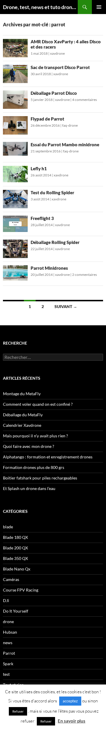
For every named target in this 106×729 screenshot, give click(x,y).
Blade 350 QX (15, 558)
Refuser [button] (18, 711)
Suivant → (65, 306)
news (7, 642)
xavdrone (57, 53)
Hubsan (10, 632)
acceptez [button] (70, 701)
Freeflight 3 (42, 218)
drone (8, 621)
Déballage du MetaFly (23, 414)
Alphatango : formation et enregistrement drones (47, 456)
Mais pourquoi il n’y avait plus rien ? (35, 435)
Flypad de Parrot (47, 118)
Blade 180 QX (15, 537)
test (6, 674)
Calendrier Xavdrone (22, 425)
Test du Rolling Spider (52, 192)
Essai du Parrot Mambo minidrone (65, 144)
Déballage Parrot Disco (54, 93)
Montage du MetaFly (22, 393)
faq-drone (70, 125)
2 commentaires (84, 274)
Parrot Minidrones (49, 268)
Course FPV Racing (20, 589)
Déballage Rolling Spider (55, 242)
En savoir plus (71, 720)
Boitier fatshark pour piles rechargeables (40, 477)
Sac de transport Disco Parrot (60, 67)
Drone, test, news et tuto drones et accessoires (40, 7)
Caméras (11, 579)
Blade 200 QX (15, 547)
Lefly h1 (39, 168)
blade (8, 526)
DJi (6, 600)
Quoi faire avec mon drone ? (28, 446)
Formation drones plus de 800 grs (33, 467)
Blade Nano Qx (16, 568)
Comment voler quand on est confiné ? (38, 404)
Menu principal (99, 7)
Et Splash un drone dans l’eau (29, 488)
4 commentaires (84, 99)
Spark (8, 663)
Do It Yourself (15, 610)
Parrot (9, 653)
